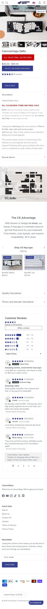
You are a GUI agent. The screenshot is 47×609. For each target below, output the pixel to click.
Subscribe (9, 565)
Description (7, 94)
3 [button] (23, 466)
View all (23, 251)
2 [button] (18, 466)
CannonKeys (12, 601)
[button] (7, 74)
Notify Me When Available (17, 68)
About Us (6, 514)
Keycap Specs (8, 157)
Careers (5, 521)
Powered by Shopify (24, 601)
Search (5, 510)
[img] (18, 361)
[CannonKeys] (23, 2)
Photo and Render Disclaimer (18, 301)
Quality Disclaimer (11, 293)
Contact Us (6, 517)
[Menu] (2, 2)
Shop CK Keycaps (23, 247)
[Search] (8, 2)
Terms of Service (9, 525)
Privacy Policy (8, 529)
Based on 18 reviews (13, 325)
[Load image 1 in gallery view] (23, 23)
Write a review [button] (23, 328)
